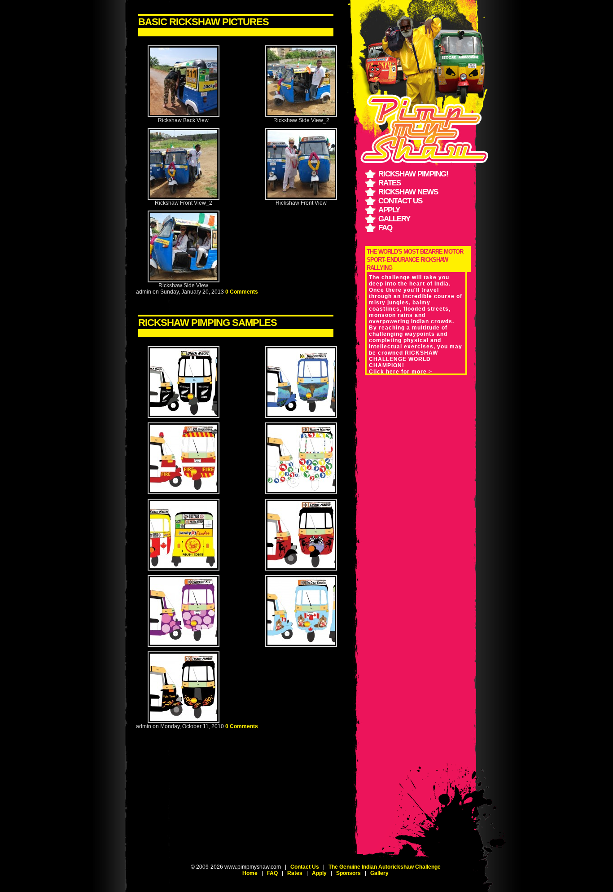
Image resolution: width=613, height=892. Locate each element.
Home (250, 873)
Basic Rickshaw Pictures (203, 21)
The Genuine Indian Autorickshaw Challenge (384, 867)
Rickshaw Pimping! (413, 174)
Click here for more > (400, 372)
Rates (389, 183)
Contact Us (400, 201)
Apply (389, 210)
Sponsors (348, 873)
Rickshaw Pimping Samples (207, 322)
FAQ (385, 228)
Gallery (394, 219)
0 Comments (241, 292)
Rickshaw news (408, 192)
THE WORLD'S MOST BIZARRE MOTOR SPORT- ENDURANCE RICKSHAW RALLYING (415, 259)
